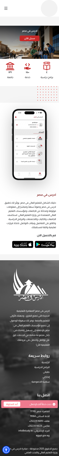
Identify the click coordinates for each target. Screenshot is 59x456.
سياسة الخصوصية (40, 381)
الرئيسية (46, 362)
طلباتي (46, 372)
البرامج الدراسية (42, 367)
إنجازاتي (46, 377)
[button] (6, 450)
